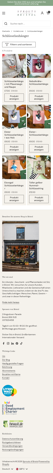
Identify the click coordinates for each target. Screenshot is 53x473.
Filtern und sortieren (21, 44)
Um (3, 356)
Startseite (6, 31)
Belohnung (7, 367)
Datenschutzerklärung (12, 439)
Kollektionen (19, 31)
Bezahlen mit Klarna (11, 374)
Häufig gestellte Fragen (13, 363)
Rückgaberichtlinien (11, 442)
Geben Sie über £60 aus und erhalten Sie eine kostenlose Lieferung (26, 3)
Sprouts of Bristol (30, 461)
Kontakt (5, 378)
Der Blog (6, 360)
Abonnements (8, 370)
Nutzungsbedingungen (13, 449)
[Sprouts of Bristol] (26, 13)
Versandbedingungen (12, 446)
